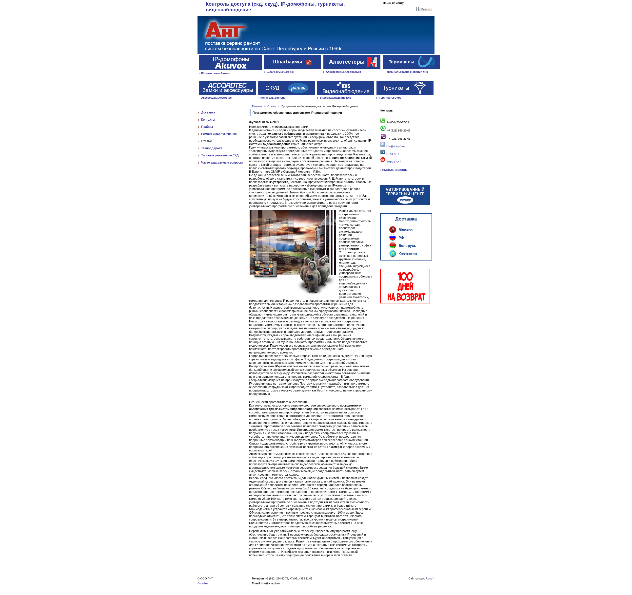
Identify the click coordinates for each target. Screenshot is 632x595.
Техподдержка (211, 148)
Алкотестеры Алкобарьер (343, 71)
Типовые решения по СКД (220, 155)
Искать (425, 9)
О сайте (203, 583)
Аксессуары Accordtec (216, 97)
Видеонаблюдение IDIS (335, 97)
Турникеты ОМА (390, 97)
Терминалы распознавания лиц (406, 71)
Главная (257, 106)
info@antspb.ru (395, 146)
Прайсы (207, 127)
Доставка (208, 112)
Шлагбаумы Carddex (280, 71)
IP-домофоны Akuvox (216, 73)
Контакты (208, 119)
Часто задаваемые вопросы (222, 162)
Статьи (271, 106)
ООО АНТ (392, 153)
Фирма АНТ (393, 161)
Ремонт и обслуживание (219, 134)
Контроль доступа (272, 97)
